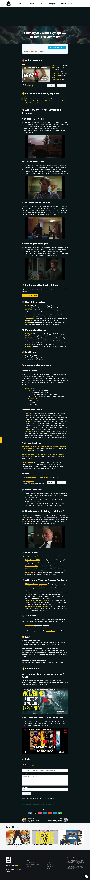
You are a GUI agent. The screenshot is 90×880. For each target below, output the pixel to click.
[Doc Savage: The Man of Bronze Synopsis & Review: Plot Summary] (18, 837)
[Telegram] (55, 813)
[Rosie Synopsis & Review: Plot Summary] (45, 837)
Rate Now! (51, 86)
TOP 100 (49, 864)
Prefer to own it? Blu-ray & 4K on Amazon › (34, 51)
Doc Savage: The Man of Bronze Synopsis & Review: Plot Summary (17, 845)
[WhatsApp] (60, 813)
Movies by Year (66, 4)
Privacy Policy (30, 862)
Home (48, 862)
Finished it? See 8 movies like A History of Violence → (38, 804)
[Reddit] (50, 813)
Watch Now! (61, 86)
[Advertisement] (45, 16)
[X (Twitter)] (35, 813)
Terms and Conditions (32, 864)
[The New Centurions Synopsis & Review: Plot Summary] (71, 837)
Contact (28, 866)
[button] (30, 295)
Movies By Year (51, 868)
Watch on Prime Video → (57, 47)
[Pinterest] (40, 813)
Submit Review (26, 793)
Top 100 (21, 4)
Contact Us (41, 4)
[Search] (83, 3)
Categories (52, 4)
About (28, 860)
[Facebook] (30, 813)
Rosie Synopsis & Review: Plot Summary (42, 844)
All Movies (30, 4)
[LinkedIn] (45, 813)
